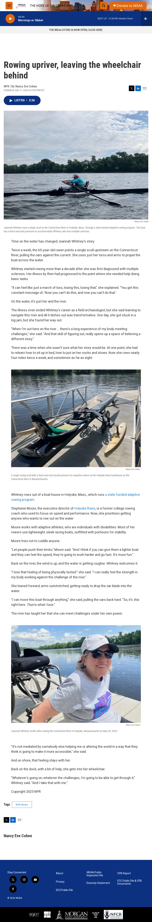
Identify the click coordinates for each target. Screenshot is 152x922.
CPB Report (124, 873)
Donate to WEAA (130, 6)
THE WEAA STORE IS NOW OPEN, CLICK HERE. (76, 29)
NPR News (22, 804)
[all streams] (146, 18)
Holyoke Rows (84, 508)
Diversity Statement (98, 883)
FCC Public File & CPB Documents (129, 882)
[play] (10, 19)
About (59, 873)
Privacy (60, 881)
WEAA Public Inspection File (95, 874)
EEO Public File (64, 890)
